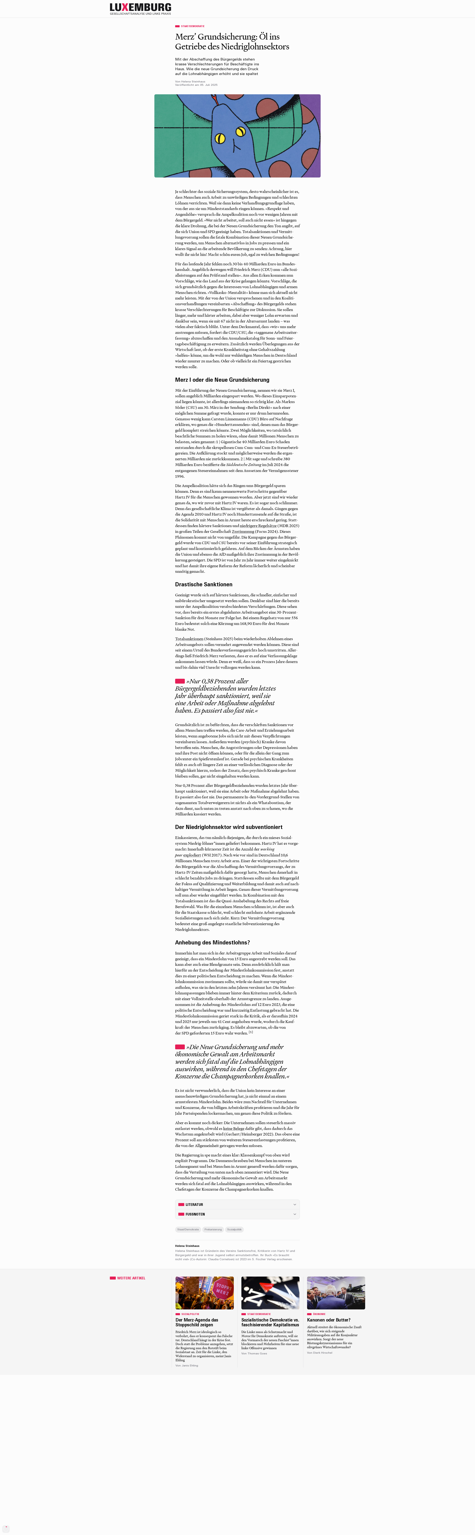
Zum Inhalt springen (463, 2)
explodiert (192, 855)
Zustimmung (243, 531)
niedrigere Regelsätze (258, 525)
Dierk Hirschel (322, 1353)
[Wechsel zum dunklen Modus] (354, 9)
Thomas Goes (257, 1353)
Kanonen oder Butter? (328, 1320)
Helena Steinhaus (193, 81)
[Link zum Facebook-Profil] (347, 9)
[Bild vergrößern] (237, 135)
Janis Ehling (190, 1365)
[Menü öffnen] (361, 9)
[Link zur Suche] (332, 9)
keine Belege (233, 1128)
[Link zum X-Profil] (339, 9)
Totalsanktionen (189, 638)
